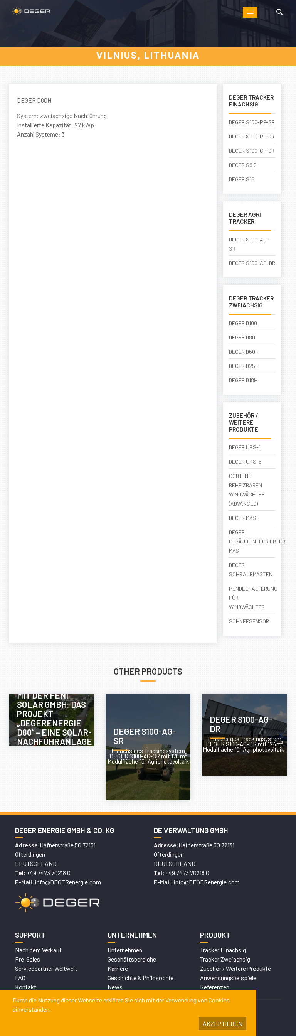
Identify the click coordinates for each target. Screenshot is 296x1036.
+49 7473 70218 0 (49, 872)
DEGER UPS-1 (245, 447)
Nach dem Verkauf (38, 949)
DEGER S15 (241, 179)
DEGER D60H (244, 351)
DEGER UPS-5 (245, 461)
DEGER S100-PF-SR (252, 122)
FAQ (20, 977)
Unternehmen (125, 949)
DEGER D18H (243, 380)
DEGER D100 (243, 323)
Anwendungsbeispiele (228, 977)
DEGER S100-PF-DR (251, 136)
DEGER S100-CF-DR (251, 150)
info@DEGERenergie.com (68, 882)
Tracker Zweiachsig (225, 959)
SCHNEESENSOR (249, 621)
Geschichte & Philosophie (140, 977)
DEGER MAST (244, 518)
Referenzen (214, 986)
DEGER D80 (242, 337)
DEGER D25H (244, 366)
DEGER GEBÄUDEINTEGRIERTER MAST (257, 541)
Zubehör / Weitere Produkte (235, 968)
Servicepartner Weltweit (46, 968)
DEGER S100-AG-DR (252, 263)
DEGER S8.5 (243, 165)
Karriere (118, 968)
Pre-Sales (27, 959)
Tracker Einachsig (223, 949)
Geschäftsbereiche (132, 959)
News (115, 986)
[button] (250, 12)
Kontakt (25, 986)
